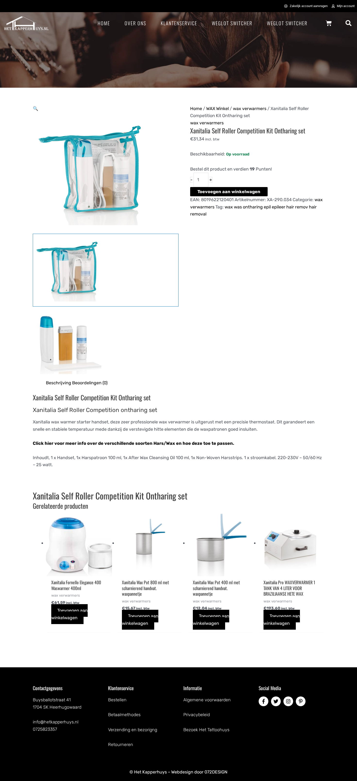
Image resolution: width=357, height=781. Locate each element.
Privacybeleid (196, 714)
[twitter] (276, 701)
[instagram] (289, 701)
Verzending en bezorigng (132, 729)
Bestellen (117, 700)
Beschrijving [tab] (58, 383)
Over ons (135, 23)
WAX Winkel (217, 108)
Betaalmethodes (124, 714)
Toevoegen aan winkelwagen (228, 191)
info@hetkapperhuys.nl (55, 722)
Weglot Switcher (232, 23)
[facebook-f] (264, 701)
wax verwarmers (249, 108)
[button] (348, 23)
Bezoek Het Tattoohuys (206, 729)
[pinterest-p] (301, 701)
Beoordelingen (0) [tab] (90, 383)
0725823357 (45, 729)
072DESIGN (216, 772)
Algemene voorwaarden (207, 700)
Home (104, 23)
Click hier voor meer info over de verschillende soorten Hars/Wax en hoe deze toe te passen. (133, 443)
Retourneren (120, 744)
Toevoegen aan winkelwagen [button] (69, 614)
